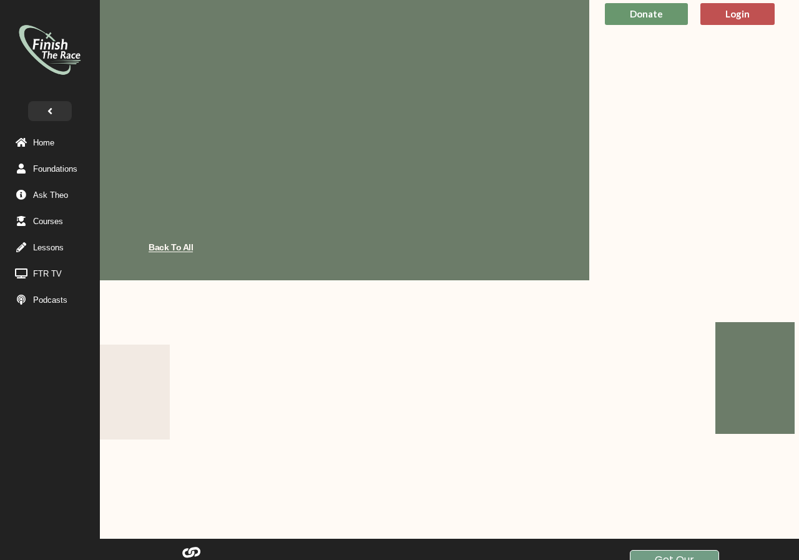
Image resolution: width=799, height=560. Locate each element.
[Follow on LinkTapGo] (191, 552)
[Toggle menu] (50, 111)
